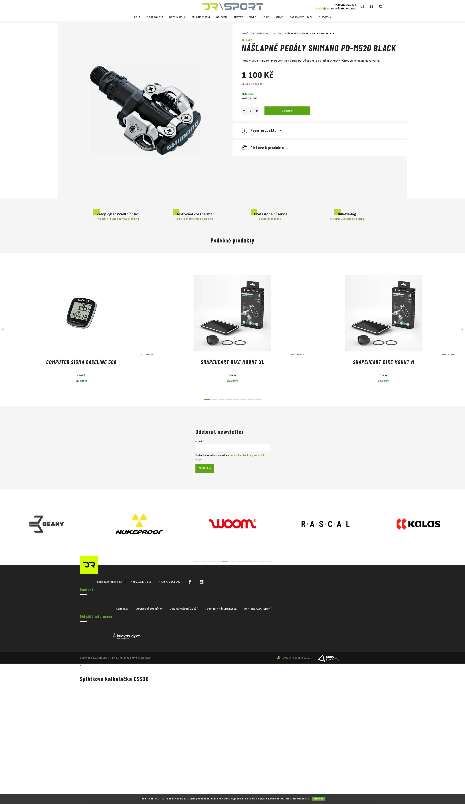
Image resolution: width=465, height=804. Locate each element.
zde (307, 798)
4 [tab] (218, 561)
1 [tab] (196, 561)
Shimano (247, 40)
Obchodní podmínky (149, 609)
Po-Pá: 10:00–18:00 (336, 8)
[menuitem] (137, 17)
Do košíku (287, 111)
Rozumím (318, 798)
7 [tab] (240, 561)
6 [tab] (232, 561)
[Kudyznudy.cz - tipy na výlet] (126, 636)
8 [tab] (247, 561)
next (462, 329)
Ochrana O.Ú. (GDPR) (257, 609)
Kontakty (122, 609)
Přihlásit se (205, 468)
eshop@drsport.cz (109, 582)
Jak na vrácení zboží (183, 609)
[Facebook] (190, 582)
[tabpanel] (46, 524)
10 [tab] (261, 561)
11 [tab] (269, 561)
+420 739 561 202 (169, 582)
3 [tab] (211, 561)
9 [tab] (254, 561)
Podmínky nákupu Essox (220, 609)
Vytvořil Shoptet (293, 657)
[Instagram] (201, 582)
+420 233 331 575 (345, 4)
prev (3, 329)
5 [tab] (225, 561)
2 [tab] (203, 561)
